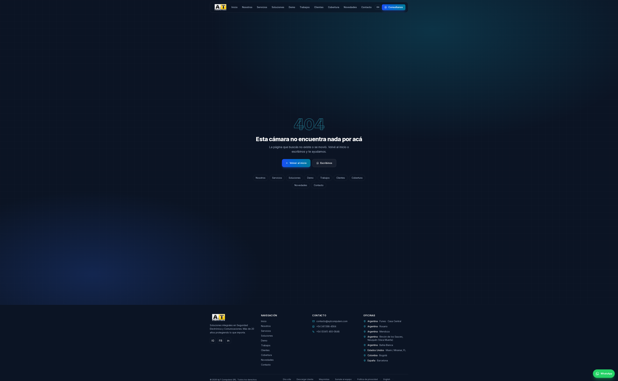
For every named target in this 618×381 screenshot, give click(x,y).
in (228, 340)
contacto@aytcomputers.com (331, 321)
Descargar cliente (305, 379)
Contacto (366, 7)
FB (220, 340)
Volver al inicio (298, 163)
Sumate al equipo (343, 379)
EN (378, 7)
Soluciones (278, 7)
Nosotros (247, 7)
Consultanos (395, 7)
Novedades (350, 7)
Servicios (262, 7)
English (386, 379)
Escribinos (326, 163)
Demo (292, 7)
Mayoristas (324, 379)
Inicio (234, 7)
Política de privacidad (367, 379)
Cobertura (333, 7)
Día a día (287, 379)
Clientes (318, 7)
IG (212, 340)
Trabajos (305, 7)
